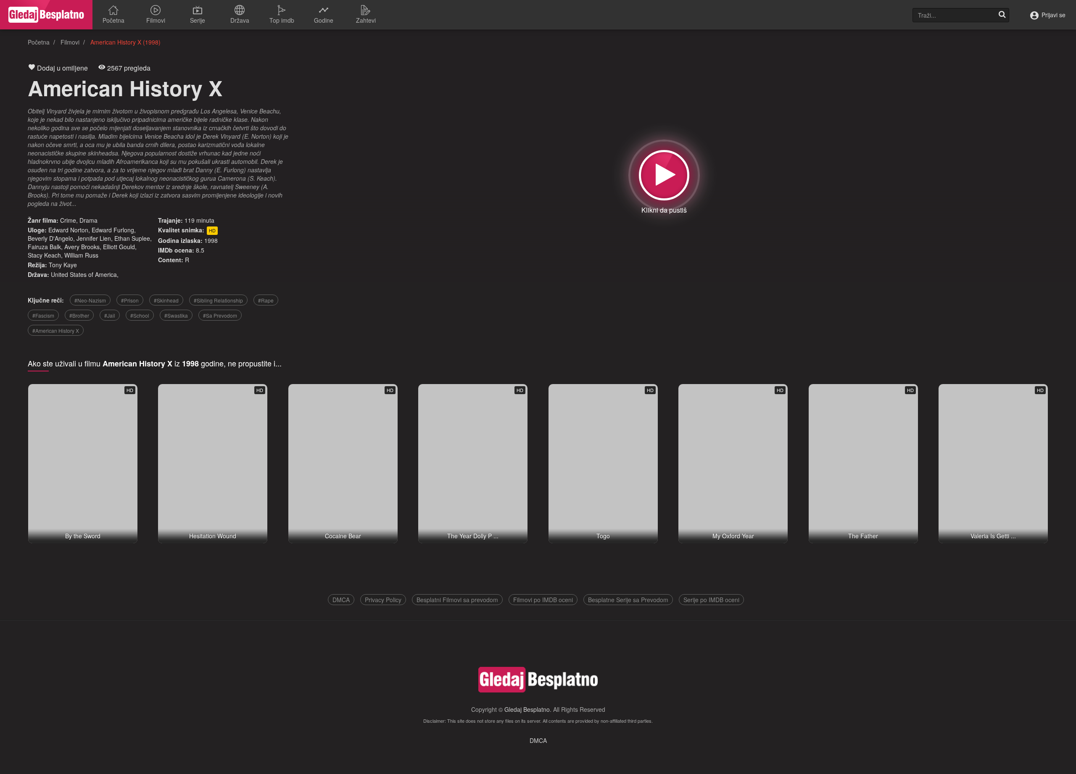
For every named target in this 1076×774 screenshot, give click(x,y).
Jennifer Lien (93, 238)
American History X (125, 88)
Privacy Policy (383, 599)
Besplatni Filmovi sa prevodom (457, 599)
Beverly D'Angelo (50, 238)
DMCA (341, 599)
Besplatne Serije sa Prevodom (628, 599)
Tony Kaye (63, 265)
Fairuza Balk (44, 246)
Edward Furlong (113, 230)
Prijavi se (1052, 15)
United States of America (84, 274)
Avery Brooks (82, 246)
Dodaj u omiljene (61, 68)
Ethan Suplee (132, 238)
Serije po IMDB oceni (711, 599)
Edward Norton (68, 230)
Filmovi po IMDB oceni (543, 599)
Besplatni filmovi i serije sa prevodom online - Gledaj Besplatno (46, 15)
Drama (88, 220)
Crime (68, 220)
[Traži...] (1002, 15)
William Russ (81, 255)
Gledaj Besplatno (527, 709)
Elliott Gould (119, 246)
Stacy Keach (44, 255)
